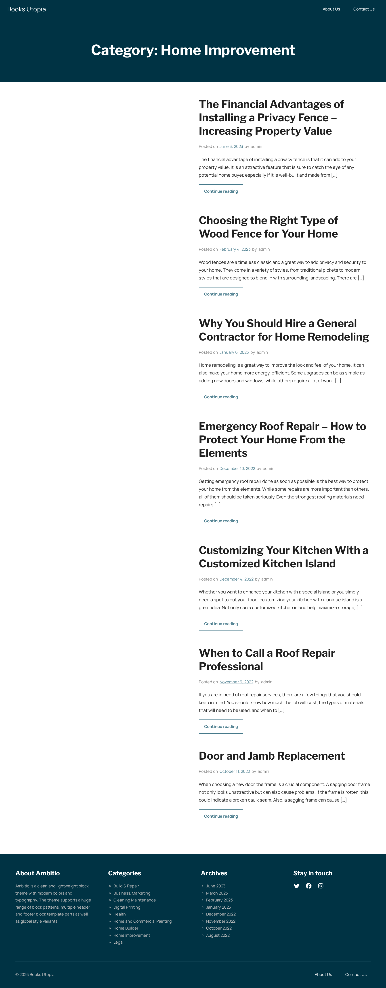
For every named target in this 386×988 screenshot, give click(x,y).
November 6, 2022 (236, 681)
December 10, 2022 (237, 468)
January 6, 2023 (234, 352)
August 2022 (218, 935)
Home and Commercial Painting (142, 921)
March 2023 (217, 893)
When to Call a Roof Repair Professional (267, 660)
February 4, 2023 (235, 249)
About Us (331, 9)
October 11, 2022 (235, 771)
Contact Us (364, 9)
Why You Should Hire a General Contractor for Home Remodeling (284, 330)
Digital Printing (127, 907)
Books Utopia (26, 9)
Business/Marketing (132, 893)
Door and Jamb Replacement (272, 755)
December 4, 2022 (237, 579)
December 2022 (221, 914)
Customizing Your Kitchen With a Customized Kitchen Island (284, 557)
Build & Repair (126, 886)
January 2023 (218, 907)
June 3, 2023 (231, 146)
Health (119, 914)
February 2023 (219, 900)
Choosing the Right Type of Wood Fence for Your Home (268, 227)
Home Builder (125, 928)
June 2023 (215, 886)
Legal (118, 942)
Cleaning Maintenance (134, 900)
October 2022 (219, 928)
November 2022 (220, 921)
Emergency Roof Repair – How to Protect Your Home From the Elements (282, 439)
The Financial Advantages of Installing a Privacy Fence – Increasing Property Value (271, 117)
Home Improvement (131, 935)
